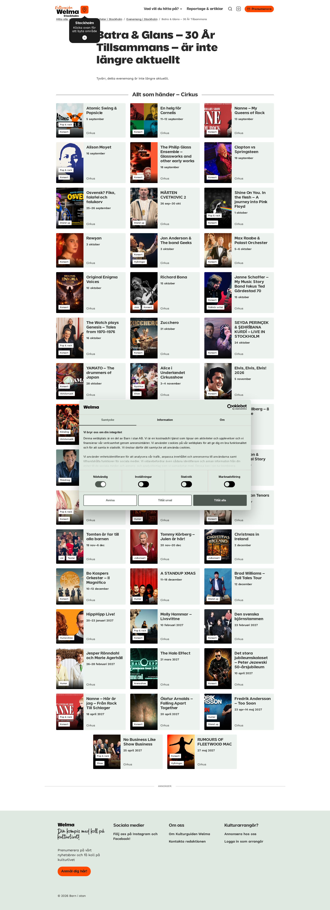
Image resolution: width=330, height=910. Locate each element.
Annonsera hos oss (240, 834)
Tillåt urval (165, 500)
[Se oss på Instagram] (238, 10)
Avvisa (110, 500)
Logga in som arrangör (243, 841)
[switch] (143, 484)
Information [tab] (165, 419)
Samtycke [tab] (107, 419)
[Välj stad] (84, 10)
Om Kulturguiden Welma (189, 834)
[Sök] (230, 10)
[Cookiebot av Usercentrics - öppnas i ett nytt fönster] (230, 407)
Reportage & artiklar (205, 9)
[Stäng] (84, 37)
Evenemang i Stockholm (141, 19)
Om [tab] (222, 419)
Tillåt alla (220, 500)
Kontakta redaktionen (187, 841)
